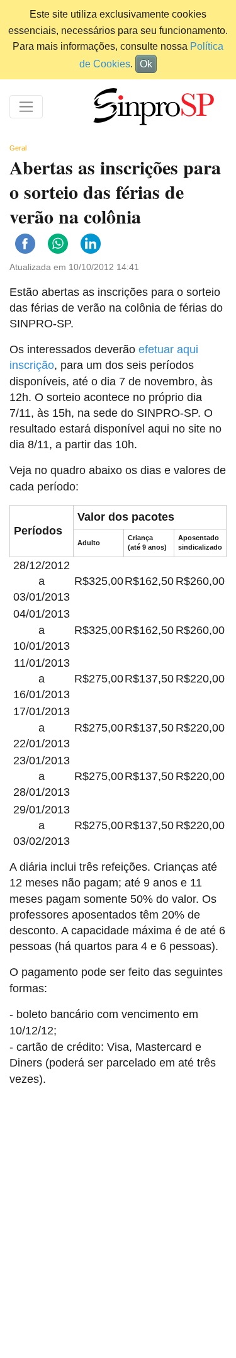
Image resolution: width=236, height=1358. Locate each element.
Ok (146, 64)
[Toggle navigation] (26, 106)
